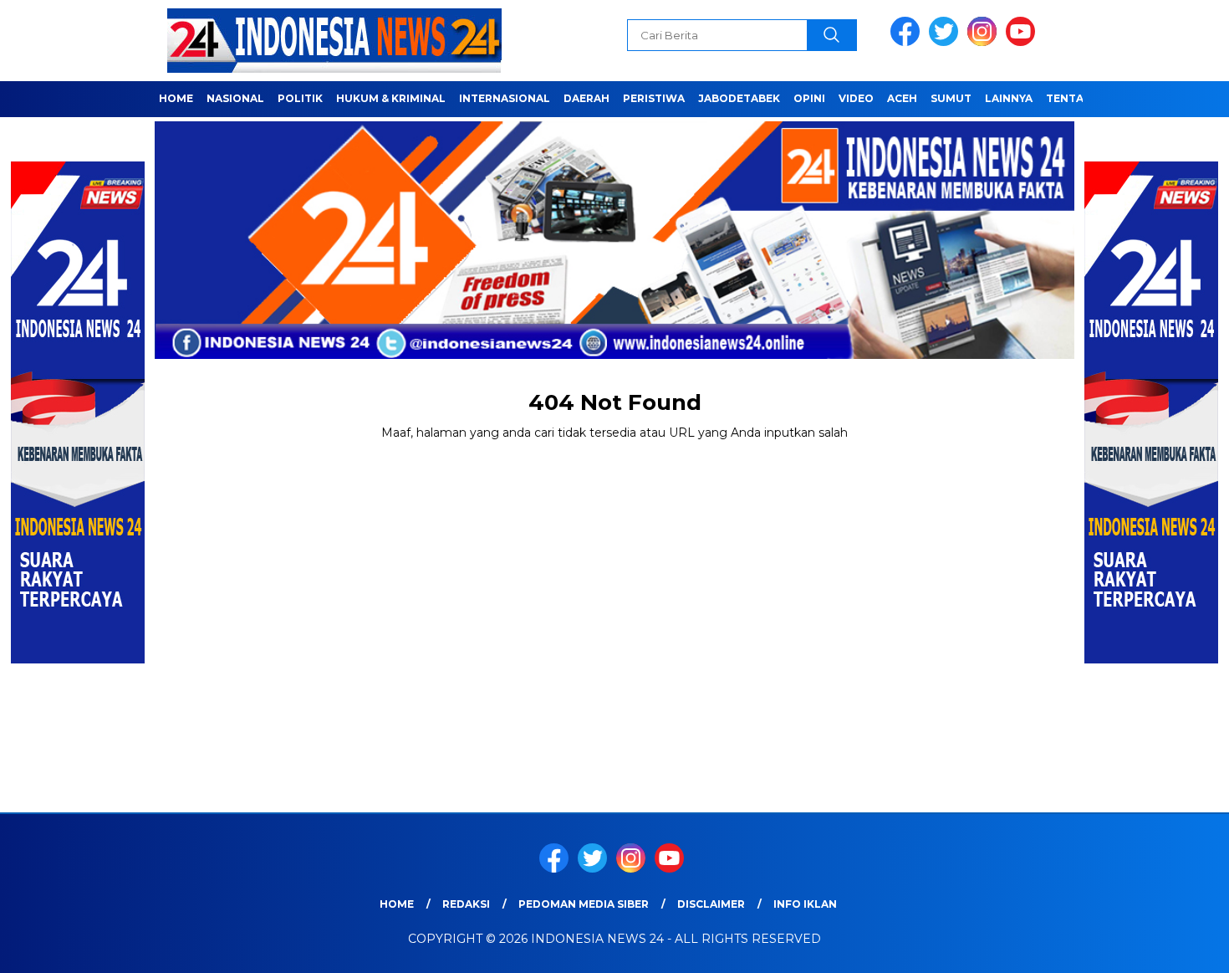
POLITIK (300, 98)
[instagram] (984, 42)
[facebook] (908, 42)
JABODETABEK (739, 98)
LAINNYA (1009, 98)
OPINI (809, 98)
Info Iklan (805, 904)
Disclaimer (711, 904)
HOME (176, 98)
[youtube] (1023, 42)
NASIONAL (235, 98)
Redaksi (466, 904)
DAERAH (586, 98)
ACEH (902, 98)
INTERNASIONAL (504, 98)
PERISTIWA (654, 98)
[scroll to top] (1178, 947)
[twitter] (946, 42)
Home (397, 904)
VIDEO (856, 98)
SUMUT (951, 98)
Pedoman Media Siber (583, 904)
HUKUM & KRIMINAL (391, 98)
